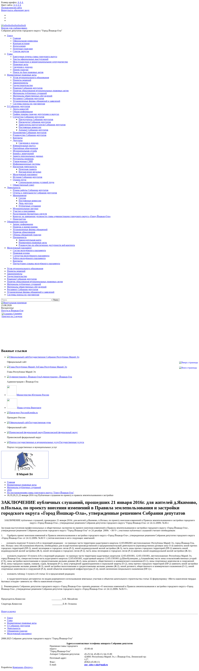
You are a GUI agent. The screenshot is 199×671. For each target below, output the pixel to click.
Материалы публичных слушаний (30, 93)
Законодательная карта (30, 240)
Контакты (18, 138)
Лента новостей (21, 109)
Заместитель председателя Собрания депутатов (42, 124)
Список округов (21, 51)
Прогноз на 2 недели (12, 316)
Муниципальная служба (25, 151)
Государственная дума (40, 422)
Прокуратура (19, 219)
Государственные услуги (71, 442)
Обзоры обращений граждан (27, 234)
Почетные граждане (23, 48)
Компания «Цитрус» (23, 667)
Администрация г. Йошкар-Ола (56, 377)
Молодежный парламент (25, 174)
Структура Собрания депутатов (28, 117)
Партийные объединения (25, 148)
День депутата (26, 203)
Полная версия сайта (11, 7)
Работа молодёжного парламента (29, 258)
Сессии (22, 198)
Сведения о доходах (23, 67)
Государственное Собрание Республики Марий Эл (54, 357)
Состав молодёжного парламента (29, 250)
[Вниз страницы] (188, 368)
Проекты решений (22, 80)
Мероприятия (19, 195)
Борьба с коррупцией (23, 153)
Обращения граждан (17, 221)
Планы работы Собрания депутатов (30, 190)
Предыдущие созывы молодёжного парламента (36, 263)
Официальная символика (25, 41)
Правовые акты (20, 64)
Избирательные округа (24, 145)
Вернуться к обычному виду (15, 10)
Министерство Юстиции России (33, 395)
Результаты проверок (23, 158)
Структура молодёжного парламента (31, 255)
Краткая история (21, 43)
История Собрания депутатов (27, 177)
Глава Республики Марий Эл (52, 367)
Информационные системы (26, 164)
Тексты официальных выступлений (30, 59)
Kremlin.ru (33, 412)
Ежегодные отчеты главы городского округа (35, 56)
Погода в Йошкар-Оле (12, 310)
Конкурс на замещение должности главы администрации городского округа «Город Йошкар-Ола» (62, 216)
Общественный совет (23, 185)
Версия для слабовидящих (14, 28)
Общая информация (23, 111)
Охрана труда (19, 179)
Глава (10, 54)
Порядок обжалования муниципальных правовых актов (41, 90)
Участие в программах (24, 211)
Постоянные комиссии (30, 127)
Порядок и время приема (25, 227)
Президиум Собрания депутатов (35, 122)
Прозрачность (20, 237)
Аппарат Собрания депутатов (33, 130)
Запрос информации (23, 224)
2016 (9, 490)
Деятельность (13, 187)
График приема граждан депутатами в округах (36, 114)
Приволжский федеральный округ (61, 432)
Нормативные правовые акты (22, 75)
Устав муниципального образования (31, 77)
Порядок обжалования (24, 232)
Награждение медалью (30, 172)
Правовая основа (21, 253)
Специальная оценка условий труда (36, 182)
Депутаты (18, 140)
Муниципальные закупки (25, 208)
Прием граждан (20, 69)
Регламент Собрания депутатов (28, 98)
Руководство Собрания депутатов (29, 135)
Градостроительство (23, 85)
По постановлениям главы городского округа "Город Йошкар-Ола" (40, 492)
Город (10, 35)
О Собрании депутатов (18, 106)
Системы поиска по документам (29, 103)
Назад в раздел (8, 611)
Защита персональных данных (28, 156)
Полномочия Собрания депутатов (29, 132)
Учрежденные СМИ (23, 161)
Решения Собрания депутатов (28, 88)
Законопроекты (20, 83)
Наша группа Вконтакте (29, 407)
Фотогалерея (19, 46)
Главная (17, 38)
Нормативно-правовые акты (33, 242)
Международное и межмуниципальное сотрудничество (40, 62)
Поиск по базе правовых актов (28, 72)
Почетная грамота (28, 169)
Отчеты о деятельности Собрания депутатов (35, 193)
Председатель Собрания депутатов (36, 119)
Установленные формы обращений (30, 229)
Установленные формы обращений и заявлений (36, 101)
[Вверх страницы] (188, 362)
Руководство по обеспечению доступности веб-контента (47, 245)
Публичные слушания (30, 206)
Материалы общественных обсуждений (32, 96)
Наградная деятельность (25, 166)
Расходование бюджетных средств (30, 214)
